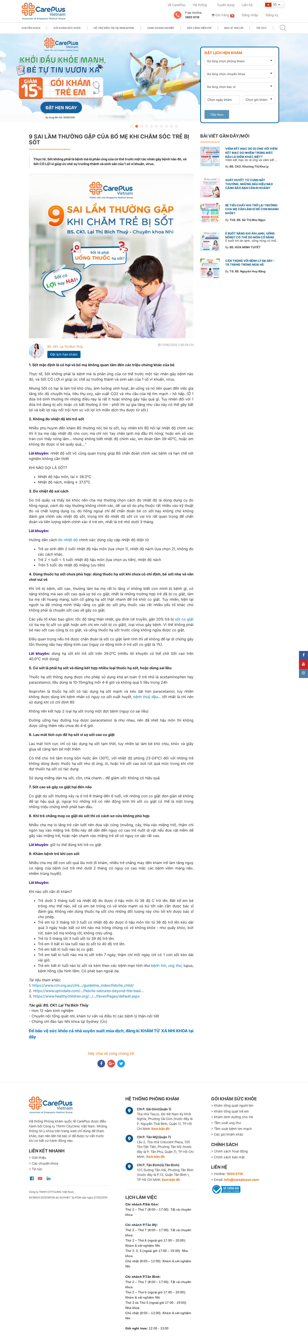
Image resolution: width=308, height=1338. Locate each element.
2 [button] (136, 126)
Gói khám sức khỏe (67, 28)
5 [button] (151, 126)
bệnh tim (158, 965)
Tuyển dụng (225, 5)
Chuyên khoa (31, 28)
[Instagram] (303, 673)
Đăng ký (272, 15)
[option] (154, 78)
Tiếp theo (216, 114)
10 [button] (176, 126)
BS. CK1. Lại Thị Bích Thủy (65, 346)
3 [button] (141, 126)
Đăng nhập (250, 15)
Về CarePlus (177, 5)
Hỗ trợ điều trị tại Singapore (114, 28)
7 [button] (161, 126)
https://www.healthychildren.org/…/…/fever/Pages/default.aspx (86, 996)
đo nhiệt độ (68, 540)
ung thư (174, 965)
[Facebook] (303, 655)
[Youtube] (303, 664)
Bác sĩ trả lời (233, 28)
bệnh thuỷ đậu (145, 696)
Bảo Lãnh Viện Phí (199, 28)
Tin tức (261, 28)
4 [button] (146, 126)
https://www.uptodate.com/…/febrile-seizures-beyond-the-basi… (88, 991)
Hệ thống (200, 5)
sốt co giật (184, 619)
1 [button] (131, 126)
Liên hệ (247, 5)
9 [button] (171, 126)
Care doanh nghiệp (160, 28)
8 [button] (166, 126)
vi (275, 4)
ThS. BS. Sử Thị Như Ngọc (248, 220)
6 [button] (156, 126)
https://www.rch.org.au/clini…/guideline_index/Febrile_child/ (83, 985)
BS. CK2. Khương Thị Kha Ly (249, 166)
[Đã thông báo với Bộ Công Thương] (225, 1188)
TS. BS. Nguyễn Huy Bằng (247, 271)
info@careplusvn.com (241, 1180)
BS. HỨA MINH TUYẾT (245, 247)
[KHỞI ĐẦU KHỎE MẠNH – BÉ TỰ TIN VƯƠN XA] (154, 78)
